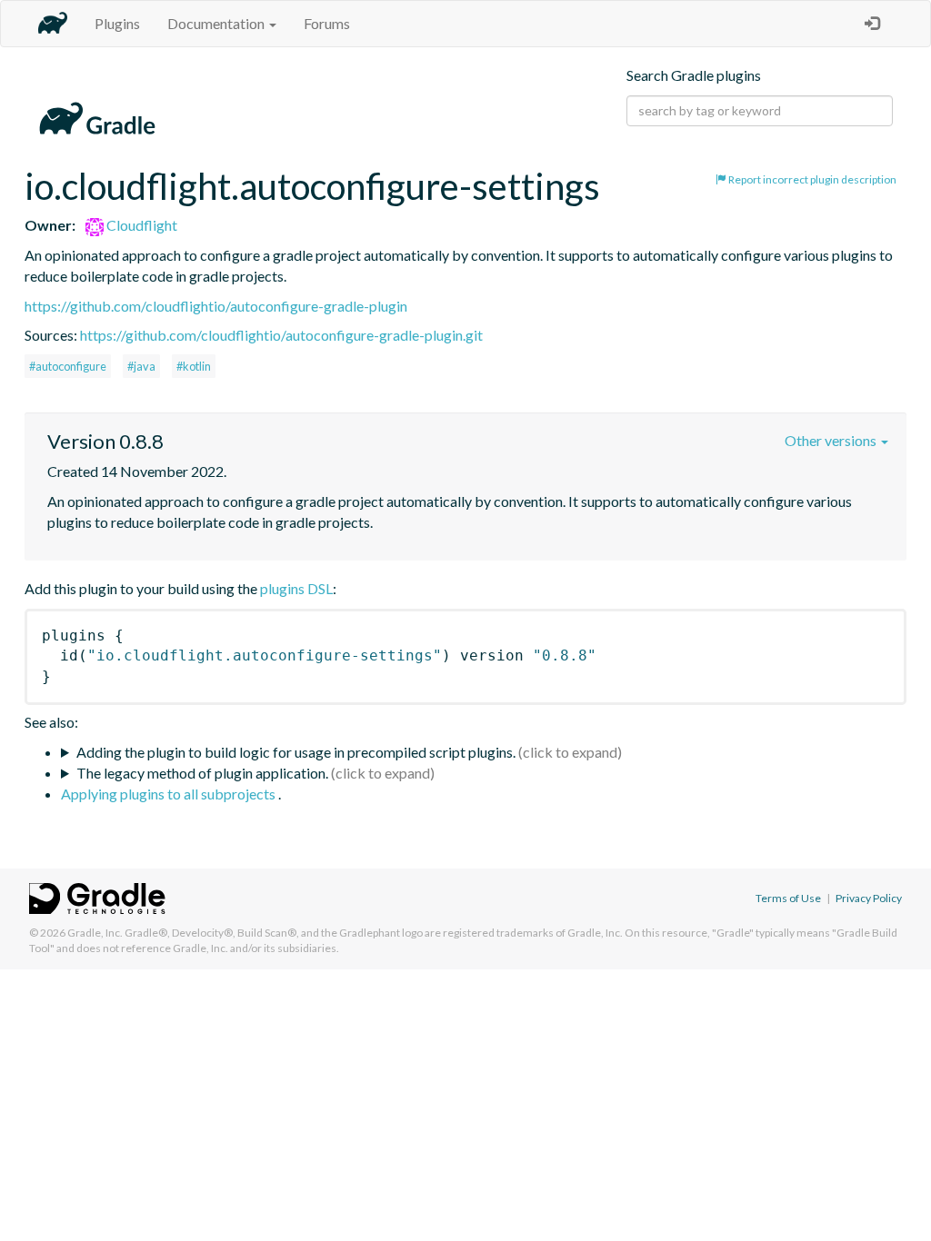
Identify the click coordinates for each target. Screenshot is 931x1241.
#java (141, 366)
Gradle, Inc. (95, 932)
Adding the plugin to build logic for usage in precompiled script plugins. (296, 751)
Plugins (117, 23)
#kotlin (193, 366)
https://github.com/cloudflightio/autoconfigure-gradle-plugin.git (281, 334)
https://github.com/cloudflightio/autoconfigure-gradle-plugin (216, 305)
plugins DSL (296, 588)
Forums (327, 23)
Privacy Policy (869, 898)
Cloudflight (140, 224)
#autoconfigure (67, 366)
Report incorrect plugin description (811, 179)
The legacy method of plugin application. (202, 772)
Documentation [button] (217, 23)
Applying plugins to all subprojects (169, 793)
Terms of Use (788, 898)
